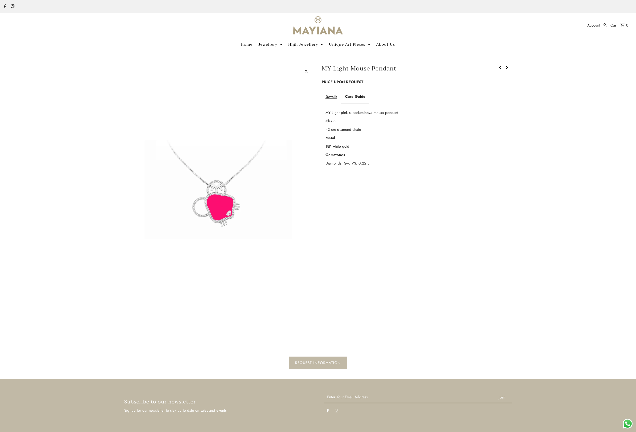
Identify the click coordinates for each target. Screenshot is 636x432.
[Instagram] (12, 7)
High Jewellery (303, 44)
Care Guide (355, 96)
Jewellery (267, 44)
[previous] (500, 67)
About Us (385, 44)
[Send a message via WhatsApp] (628, 424)
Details (331, 97)
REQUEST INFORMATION (318, 363)
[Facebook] (4, 7)
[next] (507, 67)
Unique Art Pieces (347, 44)
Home (246, 44)
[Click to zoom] (306, 71)
